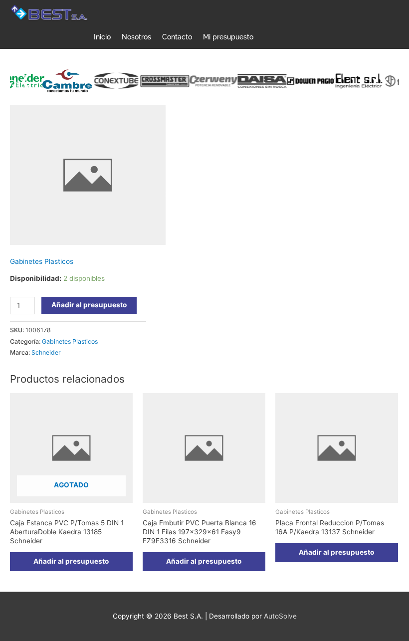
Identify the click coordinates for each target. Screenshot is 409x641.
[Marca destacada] (60, 81)
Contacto (177, 37)
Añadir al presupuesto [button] (203, 561)
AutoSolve (280, 616)
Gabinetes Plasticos (41, 261)
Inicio (102, 37)
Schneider (46, 352)
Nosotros (136, 37)
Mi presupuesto (228, 37)
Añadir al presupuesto (89, 305)
